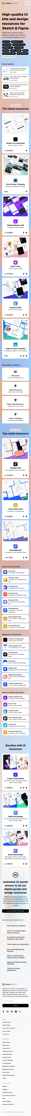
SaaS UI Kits (6, 1072)
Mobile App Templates (8, 1066)
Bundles (4, 1086)
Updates (4, 1089)
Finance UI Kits (6, 1057)
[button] (27, 3)
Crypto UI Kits (6, 1048)
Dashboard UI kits (7, 1051)
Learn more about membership (15, 911)
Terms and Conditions (8, 1028)
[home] (10, 3)
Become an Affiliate (7, 1104)
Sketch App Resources (8, 1075)
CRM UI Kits (5, 1045)
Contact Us (5, 1034)
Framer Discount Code (8, 1095)
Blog (3, 1098)
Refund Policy (6, 1025)
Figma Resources (7, 1054)
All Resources (6, 1042)
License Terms (6, 1022)
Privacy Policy (6, 1031)
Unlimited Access (7, 1092)
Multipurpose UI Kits (8, 1069)
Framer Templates (7, 1060)
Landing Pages (6, 1063)
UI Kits (4, 1078)
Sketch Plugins (6, 1101)
